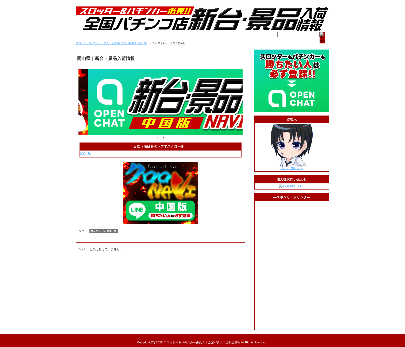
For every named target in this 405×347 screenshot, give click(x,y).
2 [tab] (164, 138)
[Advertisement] (291, 265)
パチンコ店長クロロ (291, 168)
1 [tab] (157, 138)
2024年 (85, 154)
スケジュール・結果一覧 (103, 231)
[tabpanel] (160, 102)
